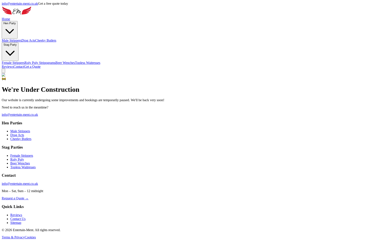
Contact (19, 66)
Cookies (30, 237)
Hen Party (9, 23)
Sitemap (15, 222)
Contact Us (18, 219)
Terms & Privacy (13, 237)
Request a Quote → (15, 198)
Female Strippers (13, 63)
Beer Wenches (65, 63)
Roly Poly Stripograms (39, 63)
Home (6, 19)
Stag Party (10, 44)
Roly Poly (17, 159)
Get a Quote (32, 66)
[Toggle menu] (3, 71)
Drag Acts (28, 40)
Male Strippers (11, 40)
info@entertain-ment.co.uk (20, 3)
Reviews (8, 66)
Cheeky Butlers (45, 40)
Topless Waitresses (87, 63)
